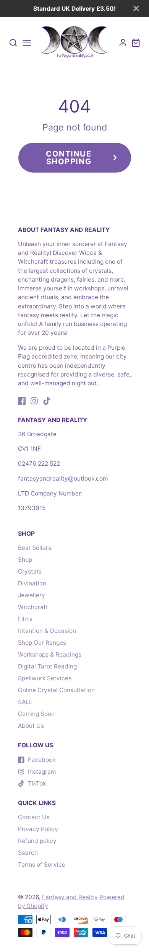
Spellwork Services (44, 678)
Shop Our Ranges (42, 642)
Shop (25, 559)
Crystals (29, 571)
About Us (31, 725)
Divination (32, 583)
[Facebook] (22, 401)
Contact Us (34, 817)
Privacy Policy (38, 829)
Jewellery (31, 595)
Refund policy (37, 840)
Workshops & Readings (49, 654)
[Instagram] (34, 401)
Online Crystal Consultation (56, 690)
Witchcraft (33, 607)
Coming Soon (36, 713)
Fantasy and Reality (70, 897)
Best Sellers (34, 547)
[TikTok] (47, 401)
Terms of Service (41, 864)
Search (28, 852)
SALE (25, 702)
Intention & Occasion (47, 630)
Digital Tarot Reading (47, 666)
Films (25, 619)
